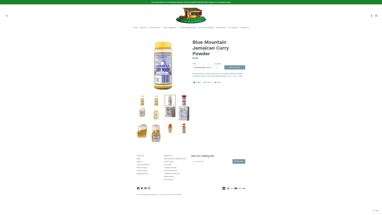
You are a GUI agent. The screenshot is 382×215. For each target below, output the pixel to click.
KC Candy (167, 165)
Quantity (217, 64)
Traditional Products (172, 173)
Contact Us (244, 27)
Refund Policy (142, 168)
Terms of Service (143, 165)
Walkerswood (169, 176)
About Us (143, 27)
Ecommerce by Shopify (174, 194)
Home (135, 27)
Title (194, 64)
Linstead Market (170, 168)
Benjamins (168, 156)
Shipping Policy (142, 173)
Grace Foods (168, 162)
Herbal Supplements (188, 27)
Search (139, 162)
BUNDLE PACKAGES (206, 27)
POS (162, 194)
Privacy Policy (142, 171)
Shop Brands (156, 27)
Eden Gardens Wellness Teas (175, 159)
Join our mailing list (202, 155)
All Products (233, 27)
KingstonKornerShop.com (150, 194)
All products (168, 179)
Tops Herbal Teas (170, 171)
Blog (138, 159)
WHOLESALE (221, 27)
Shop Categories (171, 27)
